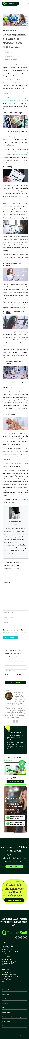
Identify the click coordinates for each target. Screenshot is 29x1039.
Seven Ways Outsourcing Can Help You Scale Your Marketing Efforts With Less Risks (14, 39)
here (26, 500)
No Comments (8, 56)
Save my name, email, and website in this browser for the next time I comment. (15, 631)
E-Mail (16, 569)
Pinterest (16, 565)
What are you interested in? (13, 675)
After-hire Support (7, 993)
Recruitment (5, 989)
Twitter (17, 562)
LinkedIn (8, 569)
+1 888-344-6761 (7, 954)
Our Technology (6, 1007)
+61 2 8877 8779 (7, 941)
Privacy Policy (6, 1016)
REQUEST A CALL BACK (14, 894)
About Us (5, 998)
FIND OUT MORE (15, 776)
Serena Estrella (15, 522)
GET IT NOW (14, 861)
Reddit (8, 565)
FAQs (4, 1002)
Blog (3, 1020)
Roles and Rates (6, 984)
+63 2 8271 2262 (7, 967)
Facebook (8, 562)
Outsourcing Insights (11, 60)
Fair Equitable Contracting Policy (11, 1011)
